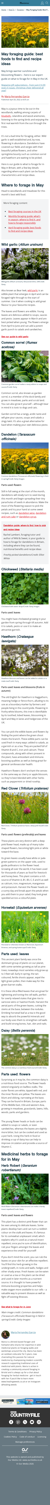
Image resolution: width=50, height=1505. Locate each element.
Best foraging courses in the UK (24, 211)
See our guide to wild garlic (14, 336)
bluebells (6, 116)
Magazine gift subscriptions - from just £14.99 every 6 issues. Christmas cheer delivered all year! (23, 88)
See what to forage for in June (16, 1306)
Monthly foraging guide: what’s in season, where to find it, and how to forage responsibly (24, 219)
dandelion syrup (27, 516)
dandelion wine (27, 513)
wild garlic (33, 290)
